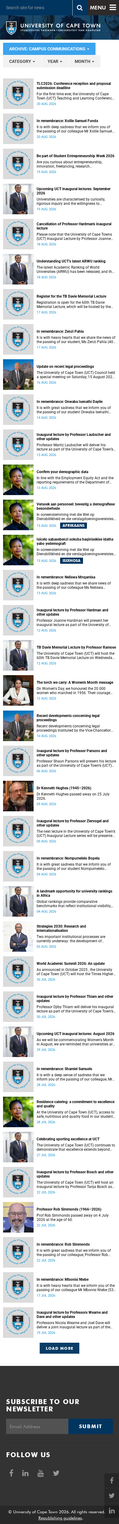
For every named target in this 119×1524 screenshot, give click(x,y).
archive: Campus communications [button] (47, 48)
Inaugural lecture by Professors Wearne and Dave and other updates (72, 1314)
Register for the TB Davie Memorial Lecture (71, 296)
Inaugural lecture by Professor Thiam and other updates (75, 998)
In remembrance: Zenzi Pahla (60, 331)
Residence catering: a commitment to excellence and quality (75, 1104)
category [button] (20, 61)
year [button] (53, 61)
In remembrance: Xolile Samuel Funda (67, 121)
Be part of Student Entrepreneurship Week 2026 (75, 156)
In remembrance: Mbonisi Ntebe (62, 1279)
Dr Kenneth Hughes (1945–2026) (64, 788)
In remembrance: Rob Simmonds (63, 1244)
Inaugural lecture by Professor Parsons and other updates (72, 753)
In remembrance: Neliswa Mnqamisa (66, 577)
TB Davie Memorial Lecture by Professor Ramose (76, 647)
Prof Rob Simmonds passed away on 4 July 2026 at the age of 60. (73, 1217)
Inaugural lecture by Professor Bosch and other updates (75, 1174)
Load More (60, 1348)
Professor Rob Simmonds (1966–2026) (69, 1209)
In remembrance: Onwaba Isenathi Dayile (70, 402)
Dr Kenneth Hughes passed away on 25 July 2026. (73, 796)
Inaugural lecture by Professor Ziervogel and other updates (73, 823)
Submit (90, 1426)
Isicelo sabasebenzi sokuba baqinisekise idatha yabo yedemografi (75, 541)
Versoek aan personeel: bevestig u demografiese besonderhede (76, 506)
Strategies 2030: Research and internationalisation (61, 928)
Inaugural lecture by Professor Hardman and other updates (72, 612)
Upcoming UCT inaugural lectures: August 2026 (75, 1034)
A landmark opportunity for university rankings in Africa (74, 893)
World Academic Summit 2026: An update (71, 963)
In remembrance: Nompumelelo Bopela (68, 858)
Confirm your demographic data (62, 472)
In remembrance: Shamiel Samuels (64, 1069)
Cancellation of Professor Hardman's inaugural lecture (74, 226)
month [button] (83, 61)
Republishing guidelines (60, 1517)
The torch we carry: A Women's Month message (75, 682)
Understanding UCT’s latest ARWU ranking (71, 261)
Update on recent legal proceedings (65, 366)
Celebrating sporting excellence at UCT (68, 1139)
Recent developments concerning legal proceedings (68, 718)
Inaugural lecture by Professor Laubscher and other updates (74, 437)
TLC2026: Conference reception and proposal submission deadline (74, 85)
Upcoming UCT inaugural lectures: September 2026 (73, 191)
